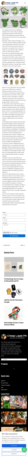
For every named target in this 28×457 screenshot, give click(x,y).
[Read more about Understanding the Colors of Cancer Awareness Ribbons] (14, 313)
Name (4, 212)
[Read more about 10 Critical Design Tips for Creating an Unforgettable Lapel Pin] (14, 267)
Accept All (14, 446)
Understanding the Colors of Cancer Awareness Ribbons (14, 324)
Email (4, 218)
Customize (14, 450)
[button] (14, 368)
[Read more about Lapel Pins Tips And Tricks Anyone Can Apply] (14, 291)
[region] (14, 444)
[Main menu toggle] (25, 3)
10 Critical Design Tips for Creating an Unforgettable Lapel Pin (13, 280)
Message (5, 223)
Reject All (14, 454)
